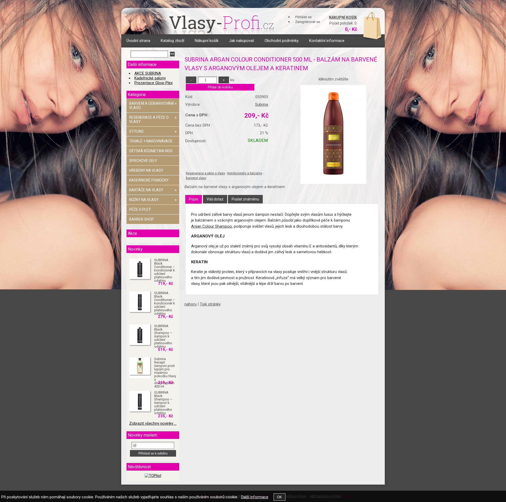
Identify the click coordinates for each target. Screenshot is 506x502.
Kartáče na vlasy (153, 190)
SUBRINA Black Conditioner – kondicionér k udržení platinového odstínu (164, 270)
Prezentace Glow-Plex (153, 82)
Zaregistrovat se (307, 22)
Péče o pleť (140, 209)
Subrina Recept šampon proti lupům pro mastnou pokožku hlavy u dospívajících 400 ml (165, 372)
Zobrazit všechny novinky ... (153, 423)
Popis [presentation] (193, 199)
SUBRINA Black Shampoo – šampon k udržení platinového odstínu (163, 336)
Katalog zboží (172, 40)
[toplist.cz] (153, 475)
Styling (153, 131)
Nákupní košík (343, 17)
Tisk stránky (210, 304)
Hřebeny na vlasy (146, 170)
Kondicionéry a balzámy (244, 173)
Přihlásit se (303, 17)
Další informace (254, 497)
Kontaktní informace (326, 40)
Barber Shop (141, 219)
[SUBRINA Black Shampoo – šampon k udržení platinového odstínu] (139, 334)
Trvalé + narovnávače (151, 141)
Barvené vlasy (196, 178)
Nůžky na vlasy (153, 200)
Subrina (261, 104)
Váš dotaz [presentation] (215, 199)
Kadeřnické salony (150, 78)
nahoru (190, 304)
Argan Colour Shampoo (211, 226)
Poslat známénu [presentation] (245, 199)
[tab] (193, 199)
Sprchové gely (143, 161)
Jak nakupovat (241, 40)
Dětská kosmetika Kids (151, 151)
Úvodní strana (138, 40)
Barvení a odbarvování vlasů (153, 105)
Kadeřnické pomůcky (149, 180)
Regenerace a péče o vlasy (205, 173)
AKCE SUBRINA (147, 73)
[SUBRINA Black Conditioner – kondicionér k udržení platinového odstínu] (139, 268)
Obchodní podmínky (282, 40)
